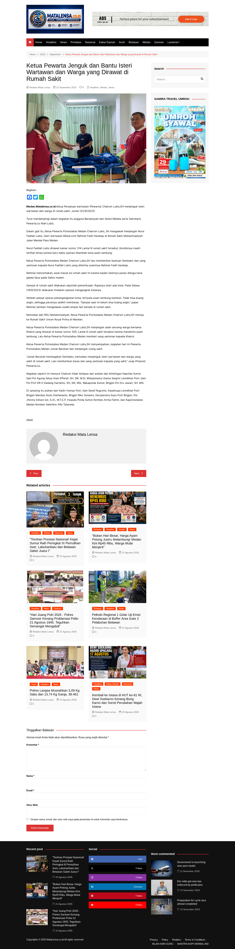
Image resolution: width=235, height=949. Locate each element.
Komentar (32, 744)
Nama (30, 776)
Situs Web (32, 805)
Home (38, 42)
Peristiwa (76, 42)
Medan (146, 42)
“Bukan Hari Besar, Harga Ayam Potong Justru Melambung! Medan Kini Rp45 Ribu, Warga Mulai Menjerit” (67, 891)
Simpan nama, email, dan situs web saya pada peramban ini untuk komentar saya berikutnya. (79, 819)
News (63, 42)
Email (30, 790)
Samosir (159, 42)
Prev (35, 473)
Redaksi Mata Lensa (39, 87)
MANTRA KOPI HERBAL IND (193, 944)
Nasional (90, 42)
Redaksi (176, 939)
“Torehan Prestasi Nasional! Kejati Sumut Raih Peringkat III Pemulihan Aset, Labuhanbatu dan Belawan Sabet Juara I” (68, 864)
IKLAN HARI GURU (162, 944)
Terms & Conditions (195, 939)
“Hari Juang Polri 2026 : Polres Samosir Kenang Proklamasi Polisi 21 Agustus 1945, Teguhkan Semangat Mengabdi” (66, 918)
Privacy (154, 939)
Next (136, 473)
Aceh (122, 42)
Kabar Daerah (107, 42)
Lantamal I (173, 42)
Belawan (134, 42)
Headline (51, 42)
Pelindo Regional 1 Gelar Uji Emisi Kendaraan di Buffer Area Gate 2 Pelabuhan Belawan (116, 618)
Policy (165, 939)
